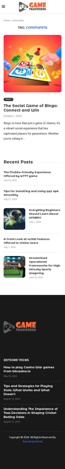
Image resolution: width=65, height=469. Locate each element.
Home (7, 20)
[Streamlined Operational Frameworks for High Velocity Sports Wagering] (14, 267)
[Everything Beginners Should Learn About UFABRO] (14, 219)
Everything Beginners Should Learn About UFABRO (44, 213)
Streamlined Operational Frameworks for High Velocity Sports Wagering (44, 265)
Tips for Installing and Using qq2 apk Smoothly (31, 193)
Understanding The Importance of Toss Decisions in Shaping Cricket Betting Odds (31, 413)
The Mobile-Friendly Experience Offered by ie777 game (27, 174)
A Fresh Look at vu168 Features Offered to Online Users (27, 240)
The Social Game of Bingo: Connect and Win (31, 107)
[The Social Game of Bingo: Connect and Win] (32, 63)
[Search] (61, 6)
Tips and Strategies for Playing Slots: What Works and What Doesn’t (28, 390)
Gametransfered (32, 441)
